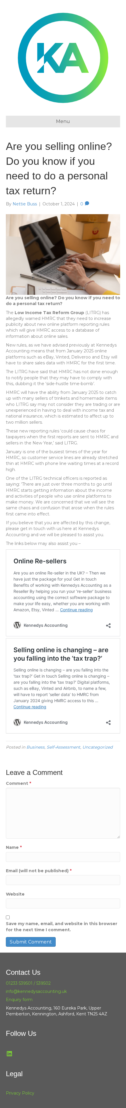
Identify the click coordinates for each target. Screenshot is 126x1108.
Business (35, 747)
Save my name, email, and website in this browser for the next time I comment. (61, 926)
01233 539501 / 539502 (28, 983)
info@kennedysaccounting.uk (36, 991)
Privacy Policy (20, 1093)
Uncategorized (97, 747)
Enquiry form (19, 999)
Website (15, 894)
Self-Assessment (63, 747)
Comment (18, 783)
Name (14, 847)
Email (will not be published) (38, 870)
